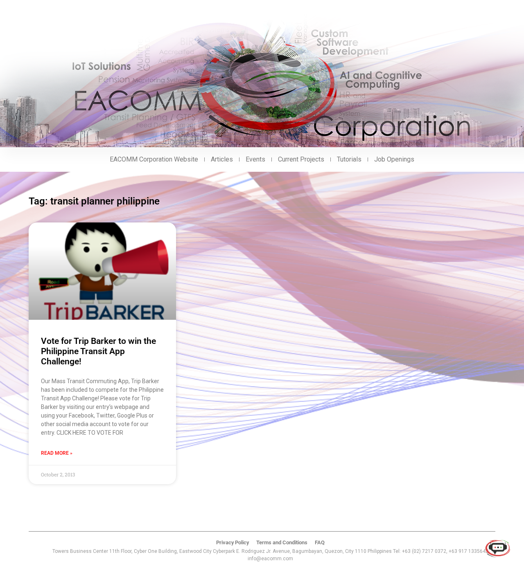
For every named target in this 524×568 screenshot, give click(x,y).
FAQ (320, 542)
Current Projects (301, 159)
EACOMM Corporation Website (154, 159)
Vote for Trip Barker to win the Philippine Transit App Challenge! (98, 351)
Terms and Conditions (281, 542)
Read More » (56, 453)
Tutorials (349, 159)
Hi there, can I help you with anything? (439, 521)
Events (255, 159)
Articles (222, 159)
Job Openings (394, 159)
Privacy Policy (232, 542)
